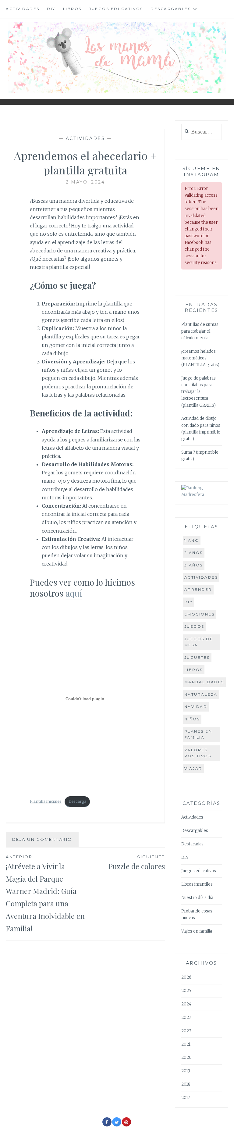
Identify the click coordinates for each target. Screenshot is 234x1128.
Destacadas (192, 844)
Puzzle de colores (136, 862)
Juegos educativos (116, 8)
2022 (186, 1030)
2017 (185, 1097)
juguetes (197, 657)
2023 (186, 1017)
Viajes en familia (196, 931)
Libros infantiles (197, 884)
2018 (185, 1084)
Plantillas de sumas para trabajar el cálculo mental (199, 331)
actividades (201, 577)
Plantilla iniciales (46, 801)
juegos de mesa (198, 642)
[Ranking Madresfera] (201, 495)
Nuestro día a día (197, 897)
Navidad (195, 706)
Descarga (77, 801)
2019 (185, 1070)
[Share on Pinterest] (126, 1125)
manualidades (204, 682)
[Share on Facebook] (107, 1125)
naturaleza (201, 694)
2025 (186, 990)
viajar (193, 768)
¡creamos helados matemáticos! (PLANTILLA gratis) (200, 358)
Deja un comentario (42, 839)
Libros (72, 8)
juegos (194, 626)
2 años (193, 552)
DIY (51, 8)
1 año (191, 540)
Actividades (23, 8)
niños (192, 719)
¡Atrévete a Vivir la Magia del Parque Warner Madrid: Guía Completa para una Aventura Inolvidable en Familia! (45, 893)
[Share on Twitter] (116, 1125)
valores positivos (197, 753)
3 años (193, 565)
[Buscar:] (201, 132)
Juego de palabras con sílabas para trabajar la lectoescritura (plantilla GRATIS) (198, 392)
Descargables (171, 8)
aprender (198, 589)
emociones (199, 614)
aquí (74, 593)
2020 (186, 1057)
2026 (186, 977)
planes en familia (198, 734)
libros (193, 669)
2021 (185, 1044)
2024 (186, 1004)
